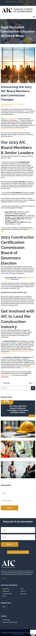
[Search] (33, 388)
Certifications (6, 591)
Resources (23, 593)
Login (4, 606)
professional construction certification (13, 129)
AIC (25, 111)
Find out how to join (27, 367)
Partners (22, 591)
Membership (6, 588)
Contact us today (6, 375)
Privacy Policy (6, 619)
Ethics (22, 588)
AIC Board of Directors (11, 118)
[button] (33, 16)
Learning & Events (7, 593)
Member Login (11, 1)
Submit (9, 508)
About (4, 596)
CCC (19, 120)
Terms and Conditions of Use (10, 622)
